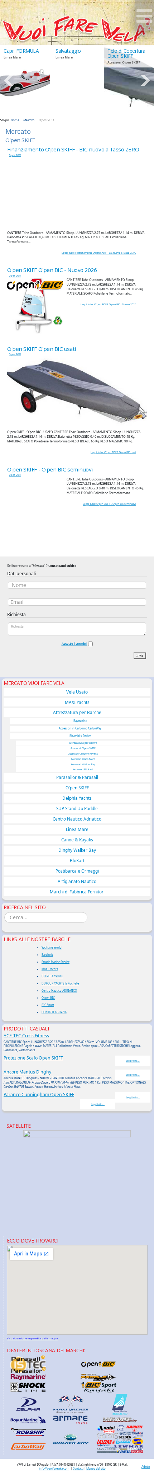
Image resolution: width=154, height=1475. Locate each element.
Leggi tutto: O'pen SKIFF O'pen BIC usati (113, 452)
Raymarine (80, 721)
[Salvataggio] (77, 81)
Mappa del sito (96, 1468)
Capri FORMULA (21, 50)
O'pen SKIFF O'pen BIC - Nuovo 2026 (52, 269)
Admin (145, 1467)
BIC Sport (48, 1005)
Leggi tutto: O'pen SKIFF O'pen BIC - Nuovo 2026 (108, 304)
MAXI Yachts (77, 702)
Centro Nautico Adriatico (77, 819)
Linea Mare (77, 829)
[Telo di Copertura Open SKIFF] (129, 81)
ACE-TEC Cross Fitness (26, 1036)
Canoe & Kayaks (77, 839)
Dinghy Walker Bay (77, 850)
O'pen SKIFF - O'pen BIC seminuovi (50, 469)
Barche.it (47, 955)
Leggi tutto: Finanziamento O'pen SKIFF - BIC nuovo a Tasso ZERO (99, 252)
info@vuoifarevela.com (54, 1468)
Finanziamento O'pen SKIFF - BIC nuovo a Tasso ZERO (73, 149)
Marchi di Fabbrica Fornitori (77, 891)
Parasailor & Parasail (77, 777)
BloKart (77, 860)
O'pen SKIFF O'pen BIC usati (41, 348)
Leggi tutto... (133, 1060)
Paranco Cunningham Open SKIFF (39, 1094)
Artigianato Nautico (77, 881)
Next (145, 80)
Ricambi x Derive (80, 736)
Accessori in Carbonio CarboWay (80, 728)
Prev (9, 80)
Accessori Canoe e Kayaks (83, 753)
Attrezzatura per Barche (77, 712)
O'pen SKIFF (15, 155)
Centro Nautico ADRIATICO (59, 990)
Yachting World (52, 947)
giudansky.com (137, 114)
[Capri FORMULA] (25, 81)
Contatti (78, 1468)
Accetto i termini (74, 644)
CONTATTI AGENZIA (54, 1012)
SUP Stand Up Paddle (77, 808)
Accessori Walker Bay (83, 764)
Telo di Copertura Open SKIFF (126, 53)
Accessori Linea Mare (83, 759)
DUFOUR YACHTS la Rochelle (60, 983)
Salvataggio (68, 50)
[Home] (77, 29)
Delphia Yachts (77, 798)
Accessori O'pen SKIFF (83, 748)
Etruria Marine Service (55, 962)
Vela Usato (77, 692)
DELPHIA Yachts (52, 976)
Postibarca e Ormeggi (77, 871)
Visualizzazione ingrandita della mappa (32, 1338)
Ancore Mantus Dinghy (27, 1072)
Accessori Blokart (83, 769)
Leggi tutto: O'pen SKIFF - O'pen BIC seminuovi (109, 504)
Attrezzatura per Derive (83, 742)
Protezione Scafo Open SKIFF (33, 1058)
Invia (139, 655)
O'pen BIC (48, 998)
